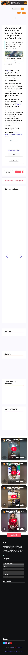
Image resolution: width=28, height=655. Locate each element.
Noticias (14, 222)
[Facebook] (18, 13)
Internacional (9, 261)
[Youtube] (23, 13)
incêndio (7, 85)
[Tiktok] (25, 13)
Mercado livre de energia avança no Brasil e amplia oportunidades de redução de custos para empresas (14, 231)
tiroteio (9, 70)
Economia (9, 222)
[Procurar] (22, 9)
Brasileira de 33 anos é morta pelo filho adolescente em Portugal (14, 267)
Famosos (9, 289)
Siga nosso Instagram (14, 535)
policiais (19, 104)
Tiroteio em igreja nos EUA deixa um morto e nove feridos (13, 134)
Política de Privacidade (10, 651)
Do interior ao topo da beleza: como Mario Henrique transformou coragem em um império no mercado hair (13, 299)
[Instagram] (20, 13)
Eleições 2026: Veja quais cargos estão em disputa (14, 201)
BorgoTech (12, 647)
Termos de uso (19, 651)
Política (8, 196)
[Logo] (5, 556)
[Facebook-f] (4, 643)
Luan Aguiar (19, 647)
